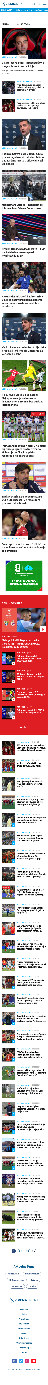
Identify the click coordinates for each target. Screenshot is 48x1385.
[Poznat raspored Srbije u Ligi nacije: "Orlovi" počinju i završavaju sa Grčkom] (8, 105)
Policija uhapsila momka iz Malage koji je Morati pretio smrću (30, 784)
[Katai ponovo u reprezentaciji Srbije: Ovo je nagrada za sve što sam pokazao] (8, 1199)
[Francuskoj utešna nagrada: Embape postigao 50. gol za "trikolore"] (8, 910)
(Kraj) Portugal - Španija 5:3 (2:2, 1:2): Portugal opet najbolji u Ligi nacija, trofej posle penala (30, 892)
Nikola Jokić (13, 1274)
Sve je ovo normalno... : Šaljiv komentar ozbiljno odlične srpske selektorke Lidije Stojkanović (31, 1145)
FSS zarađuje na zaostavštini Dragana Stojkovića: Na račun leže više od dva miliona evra (31, 748)
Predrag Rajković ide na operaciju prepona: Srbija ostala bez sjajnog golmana (30, 1217)
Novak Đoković (32, 1274)
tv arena (13, 1369)
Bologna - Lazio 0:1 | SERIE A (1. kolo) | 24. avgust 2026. (30, 711)
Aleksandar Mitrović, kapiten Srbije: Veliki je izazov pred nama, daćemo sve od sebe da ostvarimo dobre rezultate (23, 301)
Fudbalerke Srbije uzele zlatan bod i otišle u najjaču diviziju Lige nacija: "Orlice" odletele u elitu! (30, 1181)
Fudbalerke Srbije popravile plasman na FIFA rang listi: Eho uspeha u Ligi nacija (30, 802)
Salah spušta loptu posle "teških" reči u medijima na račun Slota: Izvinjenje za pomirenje (24, 548)
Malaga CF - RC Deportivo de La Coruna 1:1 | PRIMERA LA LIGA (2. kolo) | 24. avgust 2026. (21, 644)
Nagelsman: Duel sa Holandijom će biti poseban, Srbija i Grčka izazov (22, 206)
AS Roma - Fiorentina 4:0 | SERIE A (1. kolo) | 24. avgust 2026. (30, 676)
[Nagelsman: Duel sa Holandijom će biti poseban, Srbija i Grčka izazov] (24, 185)
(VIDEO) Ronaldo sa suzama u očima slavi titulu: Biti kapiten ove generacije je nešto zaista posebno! (31, 856)
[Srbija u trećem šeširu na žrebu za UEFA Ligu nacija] (8, 766)
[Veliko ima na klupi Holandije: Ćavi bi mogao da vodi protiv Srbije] (24, 43)
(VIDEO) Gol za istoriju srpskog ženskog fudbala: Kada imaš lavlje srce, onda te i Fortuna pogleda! (31, 1163)
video (24, 1314)
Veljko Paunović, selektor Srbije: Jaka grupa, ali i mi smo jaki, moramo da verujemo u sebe (24, 351)
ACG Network (24, 1328)
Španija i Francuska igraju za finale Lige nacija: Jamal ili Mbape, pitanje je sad (30, 1000)
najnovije (24, 1309)
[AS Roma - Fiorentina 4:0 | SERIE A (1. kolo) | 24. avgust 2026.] (8, 676)
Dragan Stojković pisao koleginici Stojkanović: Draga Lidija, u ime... (31, 1109)
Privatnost (24, 1338)
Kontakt (24, 1352)
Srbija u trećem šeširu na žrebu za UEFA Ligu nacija (29, 764)
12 (28, 1251)
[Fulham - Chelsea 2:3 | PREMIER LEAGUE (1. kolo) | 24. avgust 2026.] (8, 658)
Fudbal (5, 24)
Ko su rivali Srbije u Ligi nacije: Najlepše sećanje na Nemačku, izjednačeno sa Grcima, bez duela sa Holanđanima (22, 400)
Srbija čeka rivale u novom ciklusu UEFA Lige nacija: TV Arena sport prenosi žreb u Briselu (22, 500)
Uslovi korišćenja (24, 1343)
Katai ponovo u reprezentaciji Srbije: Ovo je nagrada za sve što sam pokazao (31, 1199)
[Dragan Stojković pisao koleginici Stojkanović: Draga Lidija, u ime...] (8, 1109)
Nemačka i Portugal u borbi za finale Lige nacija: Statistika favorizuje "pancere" (31, 1073)
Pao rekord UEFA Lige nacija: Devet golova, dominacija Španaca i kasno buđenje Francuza (30, 982)
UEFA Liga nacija (9, 57)
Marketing (24, 1348)
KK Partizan (17, 1286)
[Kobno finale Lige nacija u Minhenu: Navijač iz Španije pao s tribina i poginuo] (8, 838)
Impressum (24, 1324)
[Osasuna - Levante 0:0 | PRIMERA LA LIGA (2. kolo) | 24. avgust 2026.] (8, 694)
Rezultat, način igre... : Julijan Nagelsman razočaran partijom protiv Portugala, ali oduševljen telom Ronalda (31, 1018)
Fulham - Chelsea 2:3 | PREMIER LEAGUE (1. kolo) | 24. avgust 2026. (30, 658)
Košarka (34, 1280)
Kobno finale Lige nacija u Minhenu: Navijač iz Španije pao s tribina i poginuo (30, 838)
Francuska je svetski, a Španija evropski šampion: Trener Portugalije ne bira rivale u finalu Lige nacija (31, 1037)
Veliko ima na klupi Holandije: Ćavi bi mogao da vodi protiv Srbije (23, 64)
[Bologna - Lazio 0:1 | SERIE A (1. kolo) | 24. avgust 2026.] (8, 712)
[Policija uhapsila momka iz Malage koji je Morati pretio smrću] (8, 784)
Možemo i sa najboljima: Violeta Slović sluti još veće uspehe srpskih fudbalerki (30, 1091)
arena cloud (24, 1319)
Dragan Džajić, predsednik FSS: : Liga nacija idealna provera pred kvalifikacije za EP (23, 252)
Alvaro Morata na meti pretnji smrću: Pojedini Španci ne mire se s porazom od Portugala (31, 820)
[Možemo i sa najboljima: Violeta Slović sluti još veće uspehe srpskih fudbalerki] (8, 1091)
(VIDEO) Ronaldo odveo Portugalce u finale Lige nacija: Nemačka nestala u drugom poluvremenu (29, 1055)
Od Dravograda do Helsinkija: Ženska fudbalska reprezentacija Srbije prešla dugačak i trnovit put (31, 1127)
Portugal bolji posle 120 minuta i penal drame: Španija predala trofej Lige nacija (31, 874)
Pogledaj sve (24, 727)
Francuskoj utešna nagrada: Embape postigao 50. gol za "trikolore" (30, 910)
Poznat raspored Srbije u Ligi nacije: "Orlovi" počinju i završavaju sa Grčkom (31, 105)
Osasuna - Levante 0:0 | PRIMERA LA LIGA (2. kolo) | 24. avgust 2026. (31, 694)
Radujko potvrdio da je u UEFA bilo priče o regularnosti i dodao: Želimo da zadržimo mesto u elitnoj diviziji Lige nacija (23, 159)
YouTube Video (12, 603)
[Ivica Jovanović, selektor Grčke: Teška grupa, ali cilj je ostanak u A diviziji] (8, 87)
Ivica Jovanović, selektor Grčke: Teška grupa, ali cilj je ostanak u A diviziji (30, 87)
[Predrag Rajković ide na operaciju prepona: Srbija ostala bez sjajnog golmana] (8, 1217)
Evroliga (32, 1286)
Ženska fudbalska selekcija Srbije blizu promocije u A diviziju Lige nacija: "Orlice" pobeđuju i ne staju (30, 1235)
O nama (24, 1333)
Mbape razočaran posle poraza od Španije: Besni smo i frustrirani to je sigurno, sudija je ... (31, 964)
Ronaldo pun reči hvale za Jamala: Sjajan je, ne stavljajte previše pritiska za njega (31, 946)
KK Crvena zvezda (16, 1280)
